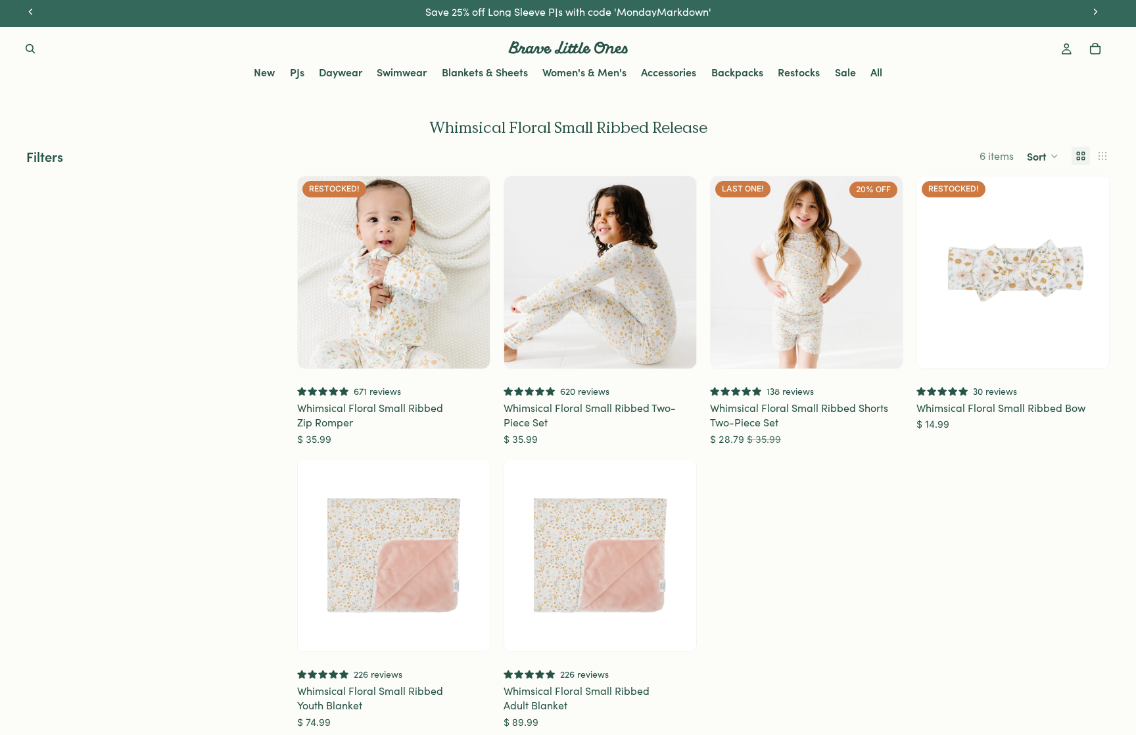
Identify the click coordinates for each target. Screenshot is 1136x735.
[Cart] (1095, 48)
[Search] (30, 48)
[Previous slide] (317, 272)
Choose (480, 348)
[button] (1042, 155)
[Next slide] (470, 272)
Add (1099, 348)
